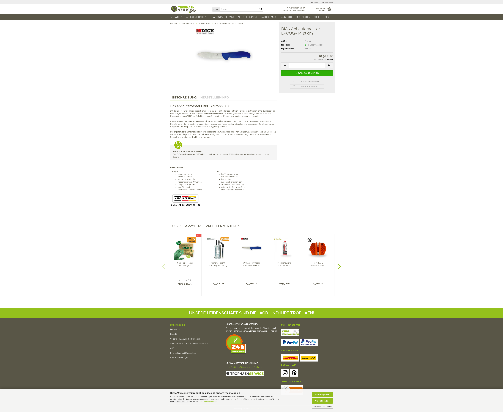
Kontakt (173, 334)
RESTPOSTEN (303, 17)
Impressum (175, 329)
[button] (285, 65)
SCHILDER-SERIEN (323, 17)
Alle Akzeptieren (322, 394)
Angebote (286, 17)
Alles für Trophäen (197, 17)
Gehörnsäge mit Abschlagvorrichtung (218, 264)
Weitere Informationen (322, 406)
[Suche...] (260, 9)
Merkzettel (328, 2)
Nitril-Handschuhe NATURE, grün (185, 264)
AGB (172, 348)
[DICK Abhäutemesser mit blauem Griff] (223, 56)
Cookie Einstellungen (179, 357)
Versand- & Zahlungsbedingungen (185, 339)
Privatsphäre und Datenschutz (183, 353)
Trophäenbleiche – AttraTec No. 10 (285, 264)
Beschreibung (184, 97)
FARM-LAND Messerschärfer (318, 264)
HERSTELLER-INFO (214, 97)
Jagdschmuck (269, 17)
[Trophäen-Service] (189, 9)
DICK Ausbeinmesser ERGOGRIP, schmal (251, 264)
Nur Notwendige (322, 401)
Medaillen (176, 17)
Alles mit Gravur (247, 17)
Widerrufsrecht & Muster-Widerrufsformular (189, 344)
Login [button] (315, 2)
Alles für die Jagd (223, 17)
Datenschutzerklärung (208, 402)
